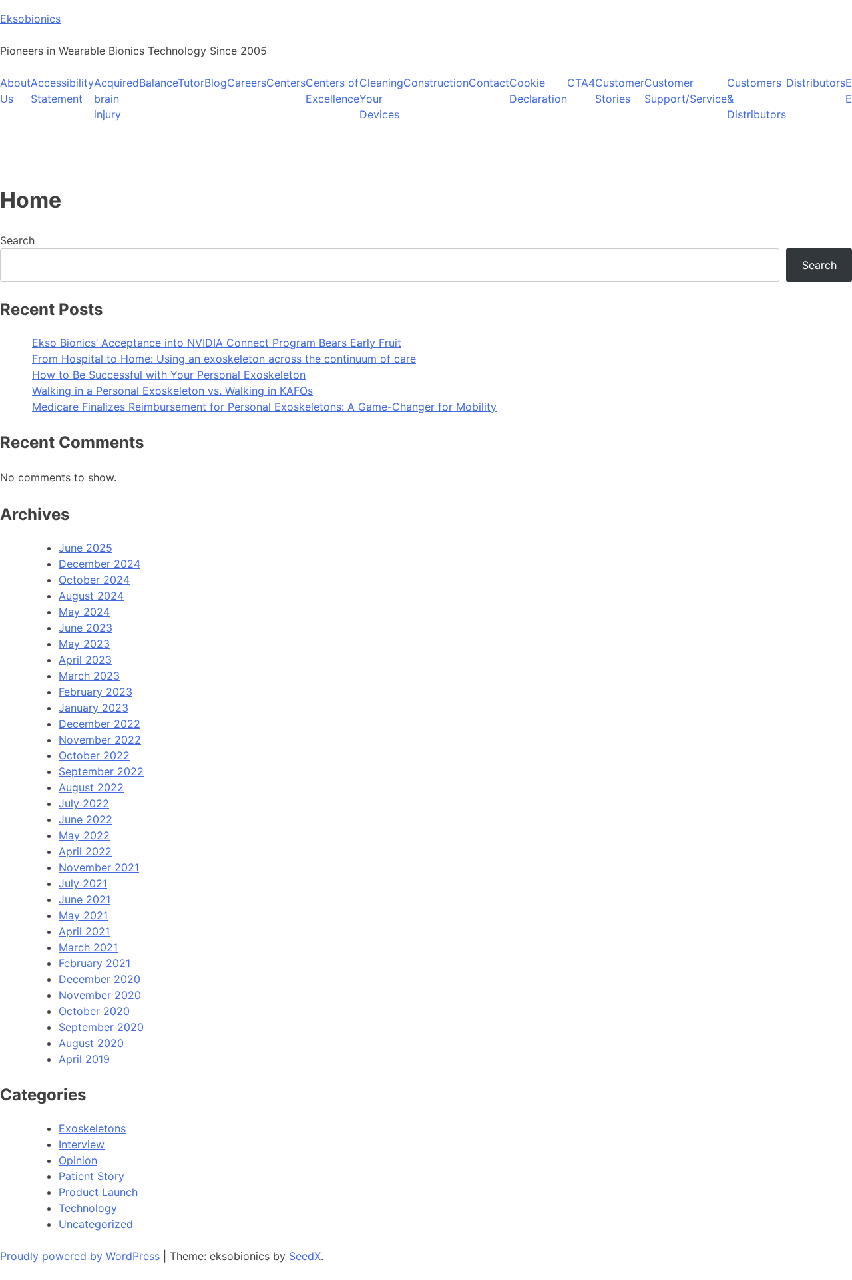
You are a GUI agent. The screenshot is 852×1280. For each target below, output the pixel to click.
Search (17, 240)
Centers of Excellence (332, 90)
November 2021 (99, 867)
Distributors (815, 82)
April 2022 (85, 851)
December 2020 (99, 979)
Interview (82, 1144)
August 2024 (91, 595)
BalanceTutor (171, 82)
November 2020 (100, 995)
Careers (246, 82)
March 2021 (88, 947)
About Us (15, 90)
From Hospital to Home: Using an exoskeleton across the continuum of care (224, 358)
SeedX (305, 1256)
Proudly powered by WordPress (81, 1256)
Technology (88, 1208)
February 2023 (95, 691)
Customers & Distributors (756, 98)
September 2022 (101, 771)
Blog (215, 82)
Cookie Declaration (538, 90)
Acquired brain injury (116, 98)
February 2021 (94, 963)
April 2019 (84, 1059)
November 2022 (100, 739)
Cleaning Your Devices (381, 98)
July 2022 (84, 803)
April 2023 (85, 659)
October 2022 (94, 755)
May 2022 (84, 835)
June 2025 (85, 547)
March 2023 (89, 675)
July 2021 (83, 883)
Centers (286, 82)
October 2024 (94, 579)
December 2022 (99, 723)
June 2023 (85, 627)
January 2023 (93, 707)
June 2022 (85, 819)
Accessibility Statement (62, 90)
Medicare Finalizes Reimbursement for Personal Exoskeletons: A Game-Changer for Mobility (264, 406)
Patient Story (91, 1176)
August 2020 (91, 1043)
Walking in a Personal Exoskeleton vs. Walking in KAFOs (172, 390)
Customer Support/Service (685, 90)
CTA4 (581, 82)
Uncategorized (96, 1224)
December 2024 (99, 563)
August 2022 (91, 787)
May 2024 (84, 611)
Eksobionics (30, 18)
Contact (489, 82)
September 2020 (101, 1027)
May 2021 (83, 915)
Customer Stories (619, 90)
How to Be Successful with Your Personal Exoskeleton (169, 374)
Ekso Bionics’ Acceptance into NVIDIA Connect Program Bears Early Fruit (216, 342)
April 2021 (84, 931)
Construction (436, 82)
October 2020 (94, 1011)
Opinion (78, 1160)
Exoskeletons (92, 1128)
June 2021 (84, 899)
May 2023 (84, 643)
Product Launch (98, 1192)
